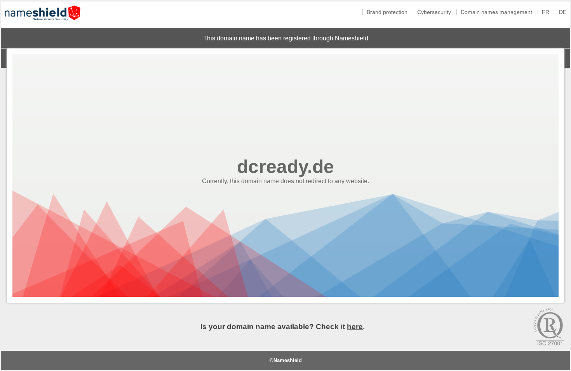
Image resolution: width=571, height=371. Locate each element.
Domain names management (496, 12)
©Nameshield (286, 360)
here (355, 326)
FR (545, 12)
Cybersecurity (434, 12)
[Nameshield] (42, 22)
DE (562, 12)
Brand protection (387, 12)
